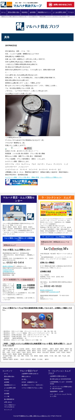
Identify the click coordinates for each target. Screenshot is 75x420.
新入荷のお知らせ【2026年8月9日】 (61, 379)
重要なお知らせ (26, 376)
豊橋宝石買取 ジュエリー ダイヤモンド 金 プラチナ (53, 16)
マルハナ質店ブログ (33, 16)
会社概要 (6, 393)
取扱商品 (25, 12)
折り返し (24, 379)
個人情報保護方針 (9, 399)
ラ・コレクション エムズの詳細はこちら (56, 237)
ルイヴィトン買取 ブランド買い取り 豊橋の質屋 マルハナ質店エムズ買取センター (33, 177)
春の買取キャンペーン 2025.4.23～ (33, 385)
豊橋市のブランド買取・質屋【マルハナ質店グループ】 (14, 16)
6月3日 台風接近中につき (29, 382)
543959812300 (54, 292)
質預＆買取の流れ (14, 12)
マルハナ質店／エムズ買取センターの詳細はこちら (18, 239)
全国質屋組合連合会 (8, 271)
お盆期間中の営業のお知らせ (30, 373)
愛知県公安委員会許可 (46, 290)
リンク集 (6, 396)
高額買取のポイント (44, 12)
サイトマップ (8, 409)
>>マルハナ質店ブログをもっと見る (32, 388)
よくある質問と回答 (59, 12)
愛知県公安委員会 (8, 266)
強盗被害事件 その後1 (56, 391)
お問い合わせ (8, 402)
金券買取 (33, 12)
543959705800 (7, 270)
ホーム (3, 12)
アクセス (71, 12)
